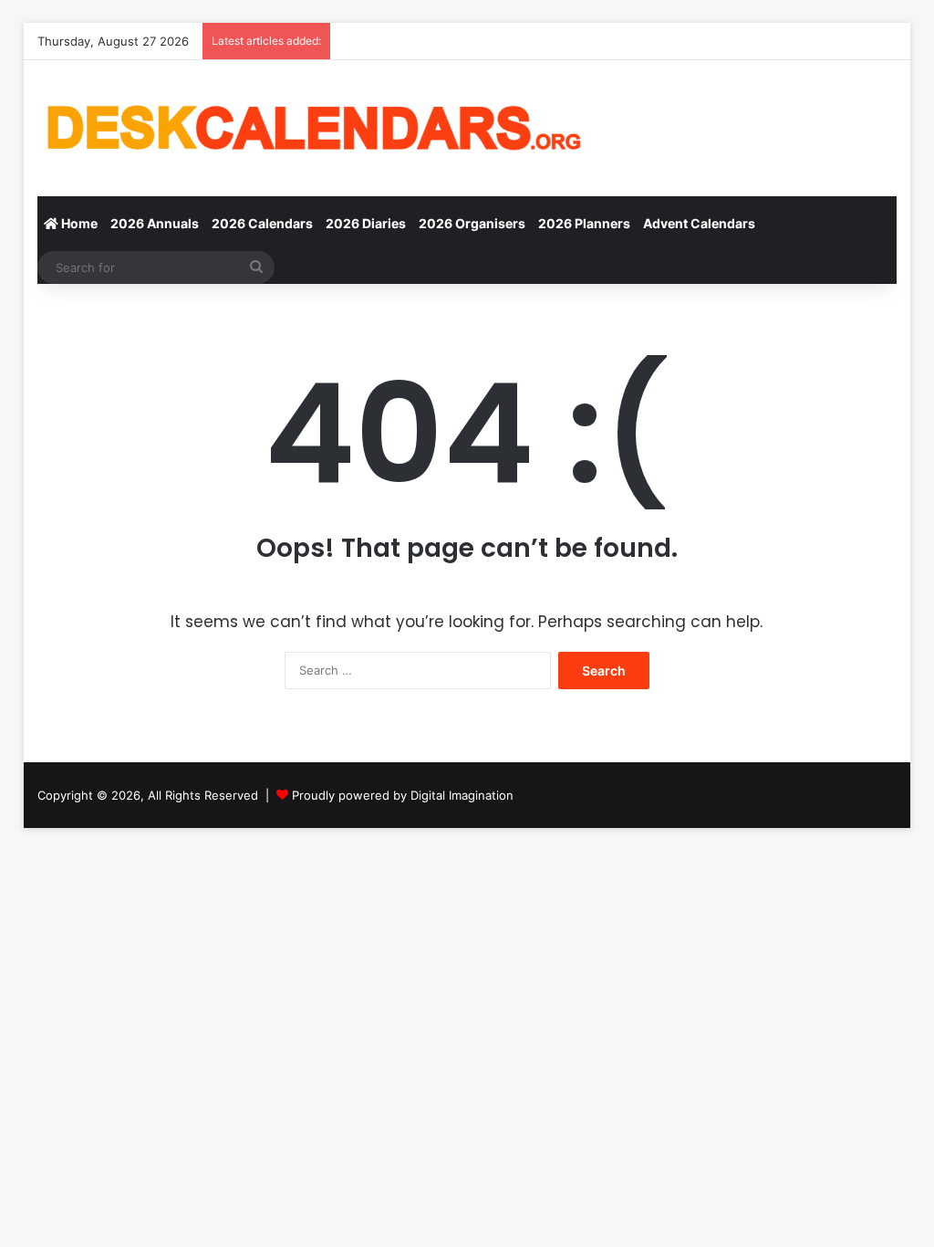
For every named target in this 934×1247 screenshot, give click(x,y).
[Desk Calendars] (311, 128)
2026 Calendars (262, 223)
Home (78, 223)
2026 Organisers (472, 223)
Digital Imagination (462, 795)
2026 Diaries (366, 223)
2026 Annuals (154, 223)
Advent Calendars (699, 223)
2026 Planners (584, 223)
